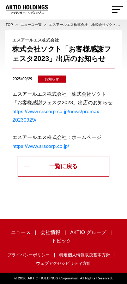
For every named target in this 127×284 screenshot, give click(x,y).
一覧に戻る (63, 166)
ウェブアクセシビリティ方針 (63, 263)
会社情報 (50, 232)
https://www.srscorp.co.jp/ (40, 146)
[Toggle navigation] (117, 9)
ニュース (21, 232)
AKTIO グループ (88, 232)
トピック (61, 241)
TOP (9, 25)
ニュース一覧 (31, 25)
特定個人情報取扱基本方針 (84, 254)
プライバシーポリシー (28, 254)
